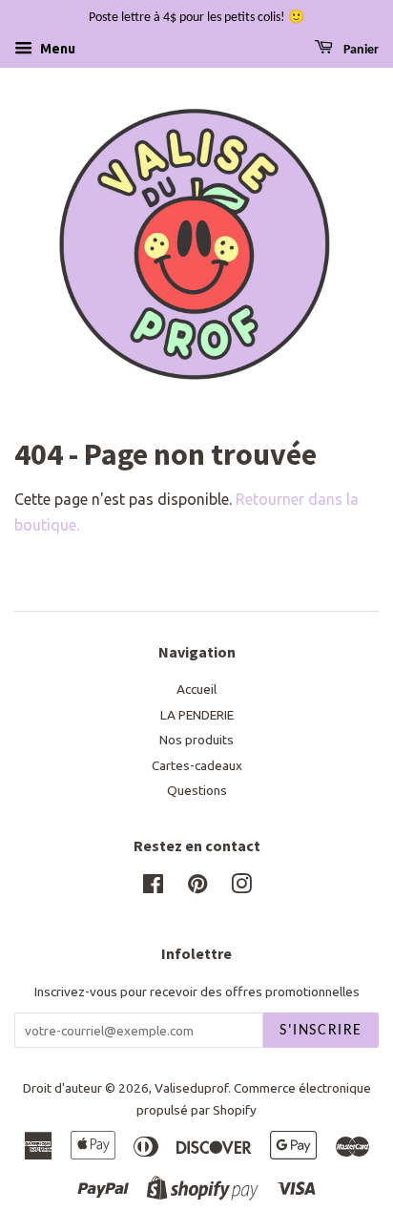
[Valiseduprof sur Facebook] (153, 887)
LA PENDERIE (197, 714)
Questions (197, 790)
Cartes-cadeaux (197, 765)
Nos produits (196, 739)
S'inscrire (320, 1030)
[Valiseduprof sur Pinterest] (197, 887)
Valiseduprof (191, 1088)
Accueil (196, 689)
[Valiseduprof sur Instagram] (241, 887)
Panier (360, 50)
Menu (56, 48)
